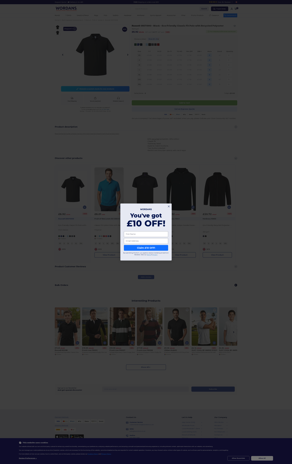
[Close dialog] (169, 206)
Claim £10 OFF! (146, 247)
